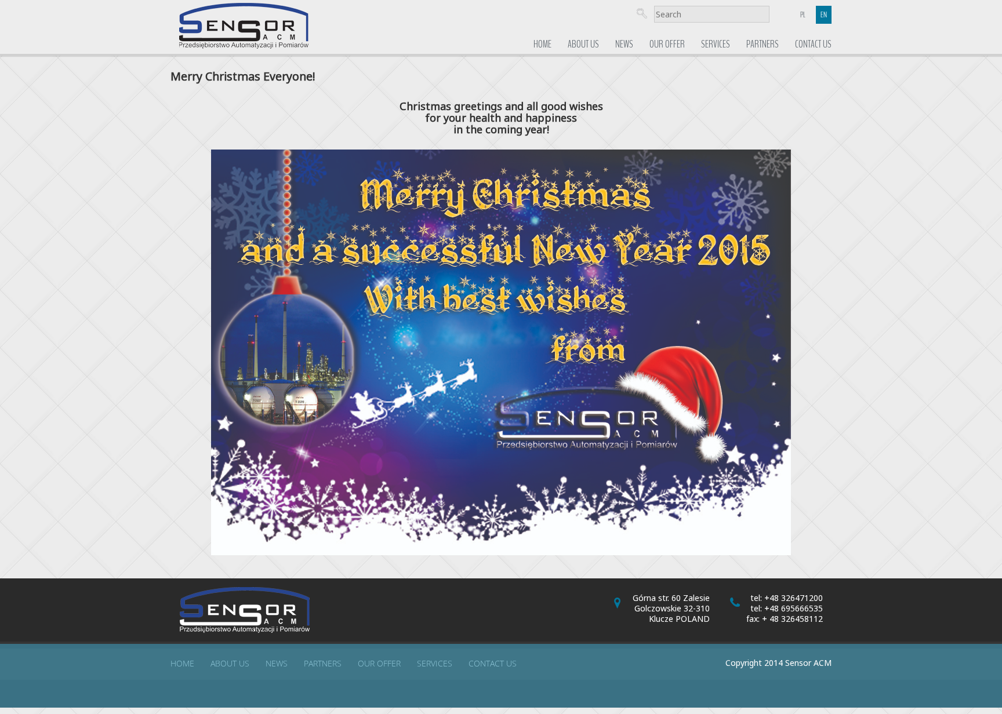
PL (802, 14)
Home (542, 44)
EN (824, 14)
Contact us (813, 44)
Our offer (667, 44)
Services (715, 44)
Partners (762, 44)
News (624, 44)
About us (583, 44)
